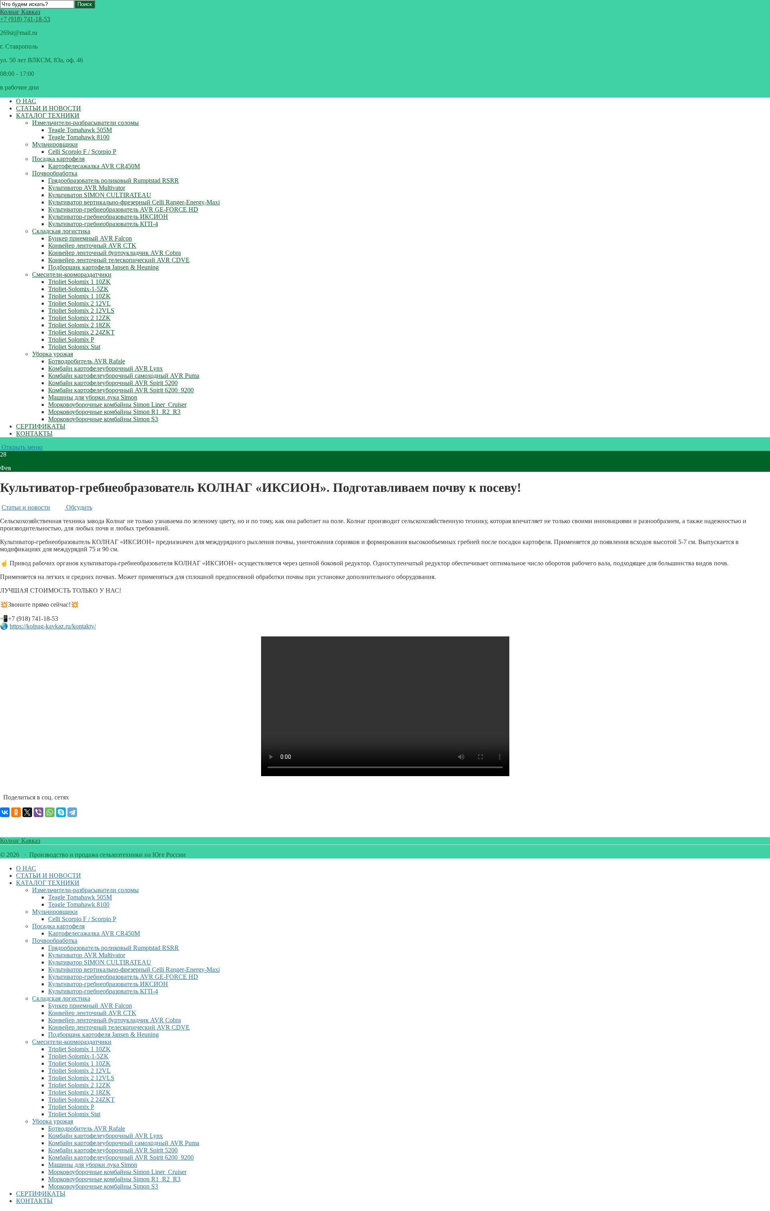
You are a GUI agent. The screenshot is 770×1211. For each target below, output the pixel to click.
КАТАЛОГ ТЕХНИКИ (47, 115)
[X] (27, 812)
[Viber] (38, 812)
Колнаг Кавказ (20, 11)
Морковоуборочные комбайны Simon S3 (103, 419)
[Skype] (61, 812)
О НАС (26, 101)
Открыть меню (21, 447)
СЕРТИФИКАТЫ (40, 426)
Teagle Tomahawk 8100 (78, 137)
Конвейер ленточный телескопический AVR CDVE (119, 260)
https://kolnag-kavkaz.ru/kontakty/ (53, 626)
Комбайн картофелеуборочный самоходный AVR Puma (123, 375)
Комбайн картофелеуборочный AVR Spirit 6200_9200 (121, 390)
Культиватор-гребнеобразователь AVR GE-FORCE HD (123, 209)
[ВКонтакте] (5, 812)
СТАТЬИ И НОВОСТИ (48, 108)
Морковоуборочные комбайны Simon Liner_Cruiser (117, 404)
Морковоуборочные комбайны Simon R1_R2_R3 (114, 411)
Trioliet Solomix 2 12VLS (81, 310)
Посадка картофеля (58, 158)
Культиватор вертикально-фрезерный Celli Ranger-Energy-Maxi (134, 202)
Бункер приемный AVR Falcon (90, 238)
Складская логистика (61, 231)
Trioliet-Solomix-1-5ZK (78, 288)
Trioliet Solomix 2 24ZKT (81, 332)
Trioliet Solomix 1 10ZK (79, 281)
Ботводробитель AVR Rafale (86, 361)
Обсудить (78, 507)
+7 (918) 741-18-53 (25, 19)
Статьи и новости (26, 507)
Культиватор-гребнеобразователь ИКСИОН (108, 216)
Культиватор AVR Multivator (86, 187)
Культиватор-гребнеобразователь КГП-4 (103, 223)
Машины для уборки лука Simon (92, 397)
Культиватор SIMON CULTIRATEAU (99, 195)
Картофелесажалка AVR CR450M (94, 166)
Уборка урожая (52, 354)
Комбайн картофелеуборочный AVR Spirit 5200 (113, 382)
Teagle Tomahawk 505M (80, 129)
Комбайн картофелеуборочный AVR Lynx (105, 368)
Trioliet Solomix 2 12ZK (79, 317)
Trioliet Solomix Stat (74, 346)
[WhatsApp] (50, 812)
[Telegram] (72, 812)
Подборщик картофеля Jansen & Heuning (103, 267)
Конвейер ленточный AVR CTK (92, 245)
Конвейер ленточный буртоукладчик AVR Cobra (114, 252)
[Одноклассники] (16, 812)
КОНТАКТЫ (34, 433)
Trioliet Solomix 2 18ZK (79, 325)
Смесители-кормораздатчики (71, 274)
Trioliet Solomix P (71, 339)
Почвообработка (54, 173)
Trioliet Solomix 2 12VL (79, 303)
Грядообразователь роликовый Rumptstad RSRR (113, 180)
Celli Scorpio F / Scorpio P (82, 151)
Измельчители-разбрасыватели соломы (85, 122)
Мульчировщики (55, 144)
